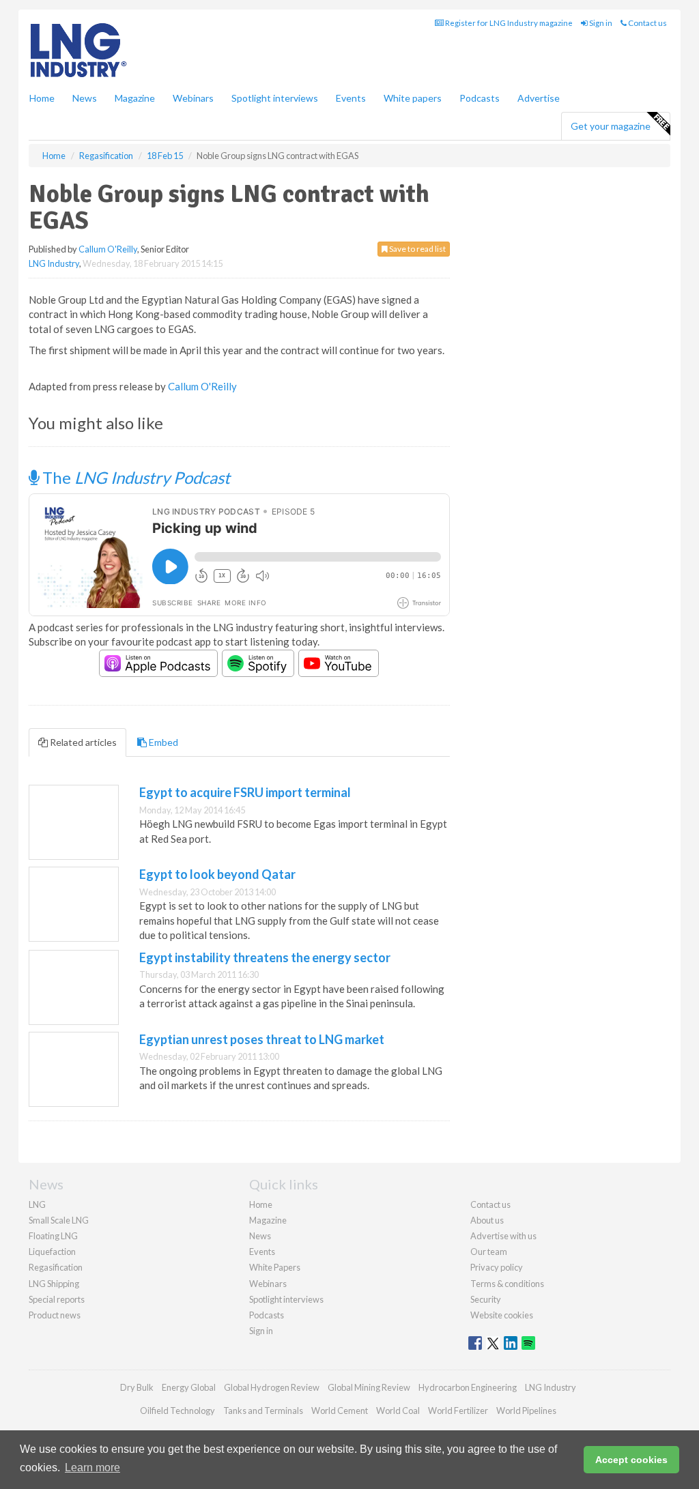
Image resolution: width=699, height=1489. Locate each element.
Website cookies (501, 1315)
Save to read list (417, 249)
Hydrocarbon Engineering (467, 1387)
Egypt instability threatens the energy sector (264, 957)
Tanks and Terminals (263, 1410)
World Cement (339, 1410)
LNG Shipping (54, 1283)
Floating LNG (53, 1235)
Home (42, 98)
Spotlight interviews (274, 98)
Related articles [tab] (82, 742)
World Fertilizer (458, 1410)
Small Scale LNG (59, 1220)
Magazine (135, 98)
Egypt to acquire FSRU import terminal (245, 792)
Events (351, 98)
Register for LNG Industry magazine (508, 22)
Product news (55, 1315)
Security (485, 1299)
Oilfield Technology (177, 1410)
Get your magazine (611, 126)
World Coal (398, 1410)
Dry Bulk (137, 1387)
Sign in (600, 22)
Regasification (56, 1267)
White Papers (274, 1267)
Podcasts (479, 98)
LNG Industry (54, 263)
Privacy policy (496, 1267)
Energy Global (189, 1387)
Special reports (57, 1299)
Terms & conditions (507, 1283)
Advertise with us (503, 1235)
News (260, 1235)
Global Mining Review (369, 1387)
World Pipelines (526, 1410)
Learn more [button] (92, 1467)
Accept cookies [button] (631, 1459)
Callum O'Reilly (108, 249)
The (134, 477)
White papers (413, 98)
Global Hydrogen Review (271, 1387)
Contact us (647, 22)
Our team (488, 1251)
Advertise (538, 98)
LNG (37, 1204)
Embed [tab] (162, 742)
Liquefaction (52, 1251)
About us (487, 1220)
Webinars (193, 98)
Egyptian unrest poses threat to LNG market (261, 1039)
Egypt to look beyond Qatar (217, 874)
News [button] (84, 98)
